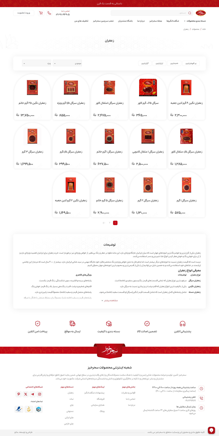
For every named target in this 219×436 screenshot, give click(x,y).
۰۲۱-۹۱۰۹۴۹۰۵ (63, 14)
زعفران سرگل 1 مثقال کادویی (148, 152)
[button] (190, 63)
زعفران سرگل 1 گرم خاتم (109, 152)
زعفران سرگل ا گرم (186, 200)
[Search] (190, 13)
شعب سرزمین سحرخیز (103, 21)
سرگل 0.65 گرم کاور (148, 103)
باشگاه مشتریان (125, 21)
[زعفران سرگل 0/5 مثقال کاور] (187, 136)
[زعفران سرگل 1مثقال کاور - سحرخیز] (109, 87)
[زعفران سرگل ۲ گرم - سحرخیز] (148, 184)
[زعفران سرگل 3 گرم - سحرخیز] (32, 136)
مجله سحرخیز (155, 21)
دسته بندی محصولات (196, 21)
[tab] (195, 21)
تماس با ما (65, 11)
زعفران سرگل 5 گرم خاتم (109, 200)
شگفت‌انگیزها (173, 21)
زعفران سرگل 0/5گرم (71, 152)
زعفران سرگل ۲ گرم (148, 200)
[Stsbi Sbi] (39, 394)
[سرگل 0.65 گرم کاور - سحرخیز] (148, 87)
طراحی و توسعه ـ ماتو (23, 432)
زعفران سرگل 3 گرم (32, 152)
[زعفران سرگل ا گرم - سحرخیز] (187, 184)
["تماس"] (49, 13)
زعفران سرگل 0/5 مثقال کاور (186, 152)
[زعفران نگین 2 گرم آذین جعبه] (71, 184)
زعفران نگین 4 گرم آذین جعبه (187, 103)
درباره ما (141, 21)
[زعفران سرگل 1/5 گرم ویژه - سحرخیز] (71, 87)
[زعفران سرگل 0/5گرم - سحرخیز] (71, 136)
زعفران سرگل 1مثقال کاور (109, 103)
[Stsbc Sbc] (32, 394)
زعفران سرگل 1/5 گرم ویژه (71, 103)
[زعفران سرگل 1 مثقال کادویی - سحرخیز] (148, 136)
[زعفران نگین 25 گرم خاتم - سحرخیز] (32, 87)
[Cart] (41, 13)
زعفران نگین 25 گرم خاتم (32, 103)
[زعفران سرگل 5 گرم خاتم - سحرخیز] (109, 184)
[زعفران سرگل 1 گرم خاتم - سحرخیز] (109, 136)
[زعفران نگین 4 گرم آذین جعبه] (187, 87)
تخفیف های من (81, 21)
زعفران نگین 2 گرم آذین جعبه (71, 200)
